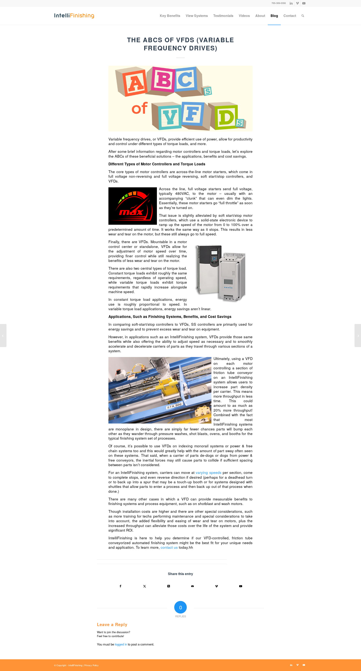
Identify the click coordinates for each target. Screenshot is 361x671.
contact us (169, 547)
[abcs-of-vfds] (180, 98)
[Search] (303, 15)
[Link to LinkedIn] (291, 3)
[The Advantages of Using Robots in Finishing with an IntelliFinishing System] (358, 335)
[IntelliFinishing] (74, 15)
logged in (121, 644)
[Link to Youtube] (304, 3)
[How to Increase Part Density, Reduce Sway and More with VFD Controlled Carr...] (3, 335)
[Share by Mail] (192, 586)
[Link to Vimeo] (297, 3)
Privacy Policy (91, 665)
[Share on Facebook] (120, 586)
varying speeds (208, 472)
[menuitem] (170, 15)
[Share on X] (144, 586)
